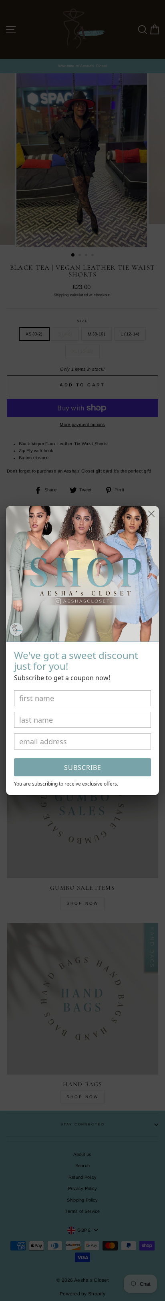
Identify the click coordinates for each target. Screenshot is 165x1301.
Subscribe (82, 767)
